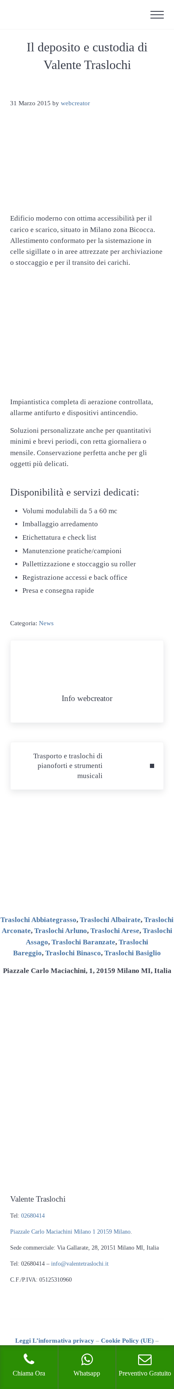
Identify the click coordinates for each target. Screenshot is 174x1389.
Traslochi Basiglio (132, 953)
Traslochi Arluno (60, 931)
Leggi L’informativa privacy (54, 1340)
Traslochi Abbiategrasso (38, 920)
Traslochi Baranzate (83, 942)
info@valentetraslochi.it (80, 1264)
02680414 (33, 1216)
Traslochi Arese (114, 931)
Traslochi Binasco (73, 953)
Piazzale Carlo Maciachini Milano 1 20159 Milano (70, 1232)
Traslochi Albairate (110, 920)
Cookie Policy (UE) (127, 1340)
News (46, 623)
